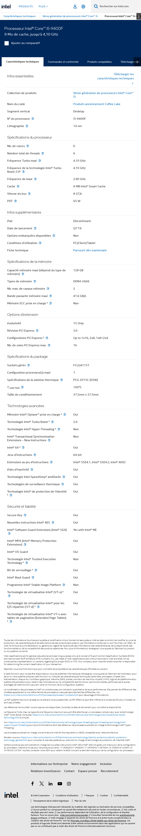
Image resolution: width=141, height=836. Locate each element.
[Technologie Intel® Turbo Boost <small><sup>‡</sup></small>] (52, 421)
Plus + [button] (43, 6)
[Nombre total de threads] (43, 153)
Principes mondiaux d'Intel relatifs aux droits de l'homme (98, 820)
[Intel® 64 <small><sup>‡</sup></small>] (23, 447)
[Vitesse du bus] (29, 193)
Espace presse (87, 771)
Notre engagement (83, 764)
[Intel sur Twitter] (42, 784)
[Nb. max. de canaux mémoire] (48, 288)
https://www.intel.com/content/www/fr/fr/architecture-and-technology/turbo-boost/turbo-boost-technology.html (65, 716)
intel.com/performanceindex (74, 815)
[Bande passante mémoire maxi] (50, 295)
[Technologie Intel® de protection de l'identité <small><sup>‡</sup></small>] (11, 495)
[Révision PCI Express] (37, 330)
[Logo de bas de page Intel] (11, 795)
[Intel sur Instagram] (69, 784)
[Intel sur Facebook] (32, 784)
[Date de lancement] (35, 228)
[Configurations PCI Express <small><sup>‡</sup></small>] (47, 337)
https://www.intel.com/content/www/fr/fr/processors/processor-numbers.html (41, 695)
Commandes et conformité (63, 61)
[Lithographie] (27, 126)
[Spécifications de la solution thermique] (61, 379)
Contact (69, 771)
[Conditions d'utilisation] (40, 243)
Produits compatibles (99, 61)
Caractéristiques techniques (22, 61)
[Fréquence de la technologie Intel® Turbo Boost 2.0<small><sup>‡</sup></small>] (23, 171)
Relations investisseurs (46, 771)
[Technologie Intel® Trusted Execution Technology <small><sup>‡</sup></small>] (27, 562)
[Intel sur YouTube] (60, 784)
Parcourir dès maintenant (90, 250)
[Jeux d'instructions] (35, 454)
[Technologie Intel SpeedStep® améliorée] (64, 476)
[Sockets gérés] (28, 365)
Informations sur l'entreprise (49, 764)
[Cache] (18, 186)
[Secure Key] (25, 515)
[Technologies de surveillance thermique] (63, 484)
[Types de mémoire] (35, 281)
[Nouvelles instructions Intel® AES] (53, 522)
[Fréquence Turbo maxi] (40, 160)
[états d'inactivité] (32, 469)
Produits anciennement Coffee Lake (96, 104)
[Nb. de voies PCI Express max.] (49, 345)
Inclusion (106, 764)
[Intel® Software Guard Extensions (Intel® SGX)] (9, 533)
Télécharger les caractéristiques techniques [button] (115, 76)
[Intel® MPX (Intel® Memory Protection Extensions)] (25, 544)
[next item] (138, 16)
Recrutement (109, 771)
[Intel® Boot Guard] (33, 577)
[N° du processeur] (33, 118)
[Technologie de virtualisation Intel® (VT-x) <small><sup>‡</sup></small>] (9, 595)
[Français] (83, 6)
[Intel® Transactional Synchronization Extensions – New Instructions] (49, 440)
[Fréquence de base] (35, 179)
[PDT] (15, 201)
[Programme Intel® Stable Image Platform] (64, 584)
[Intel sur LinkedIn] (51, 784)
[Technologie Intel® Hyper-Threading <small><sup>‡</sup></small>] (59, 429)
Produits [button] (26, 6)
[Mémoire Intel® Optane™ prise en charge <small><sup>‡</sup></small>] (65, 414)
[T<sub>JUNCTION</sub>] (22, 387)
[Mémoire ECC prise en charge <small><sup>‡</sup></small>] (50, 303)
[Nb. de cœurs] (28, 146)
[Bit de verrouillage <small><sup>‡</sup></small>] (36, 570)
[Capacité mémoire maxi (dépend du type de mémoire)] (23, 273)
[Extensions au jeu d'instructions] (51, 462)
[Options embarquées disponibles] (54, 235)
